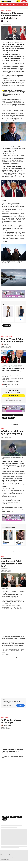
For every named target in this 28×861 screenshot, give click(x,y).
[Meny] (23, 4)
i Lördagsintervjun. (19, 56)
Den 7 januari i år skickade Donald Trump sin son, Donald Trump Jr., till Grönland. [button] (12, 262)
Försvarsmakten (18, 414)
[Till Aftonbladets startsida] (6, 1)
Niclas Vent (6, 344)
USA (20, 808)
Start (2, 4)
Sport (6, 4)
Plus (18, 1)
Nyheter (2, 10)
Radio (14, 4)
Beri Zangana (6, 21)
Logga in (24, 1)
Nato (5, 417)
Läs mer (2, 7)
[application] (13, 33)
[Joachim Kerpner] (2, 733)
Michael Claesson (8, 336)
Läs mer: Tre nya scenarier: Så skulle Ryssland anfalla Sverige (13, 91)
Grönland (7, 724)
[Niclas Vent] (2, 344)
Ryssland (11, 417)
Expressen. (18, 845)
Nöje (10, 4)
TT (1, 436)
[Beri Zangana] (2, 21)
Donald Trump (8, 10)
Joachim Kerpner (7, 732)
